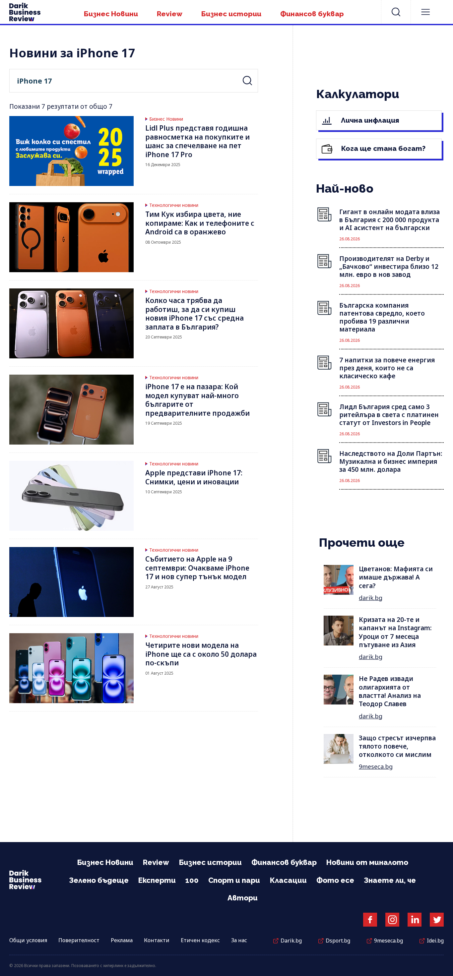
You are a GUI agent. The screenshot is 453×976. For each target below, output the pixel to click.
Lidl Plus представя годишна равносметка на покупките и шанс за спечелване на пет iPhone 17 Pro (197, 141)
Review (169, 14)
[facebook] (370, 920)
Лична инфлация (369, 120)
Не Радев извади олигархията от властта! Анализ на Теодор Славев (390, 691)
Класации (288, 880)
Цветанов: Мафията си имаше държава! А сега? (396, 577)
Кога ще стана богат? (382, 148)
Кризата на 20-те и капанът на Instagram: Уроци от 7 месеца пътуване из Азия (395, 632)
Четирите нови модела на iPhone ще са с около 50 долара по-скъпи (201, 653)
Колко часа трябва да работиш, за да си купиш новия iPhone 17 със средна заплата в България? (194, 314)
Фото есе (335, 880)
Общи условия (28, 940)
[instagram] (392, 920)
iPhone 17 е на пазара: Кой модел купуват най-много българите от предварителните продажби (197, 400)
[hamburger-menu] (425, 12)
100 (192, 880)
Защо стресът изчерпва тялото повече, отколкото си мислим (397, 746)
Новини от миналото (367, 862)
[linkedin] (414, 920)
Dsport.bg (338, 940)
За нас (239, 940)
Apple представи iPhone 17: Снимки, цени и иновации (193, 477)
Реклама (122, 940)
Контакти (156, 940)
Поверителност (78, 940)
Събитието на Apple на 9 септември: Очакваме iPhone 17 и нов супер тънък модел (197, 567)
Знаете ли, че (390, 880)
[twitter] (437, 920)
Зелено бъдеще (99, 880)
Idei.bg (435, 940)
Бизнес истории (231, 14)
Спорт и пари (234, 880)
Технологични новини (173, 205)
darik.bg (370, 598)
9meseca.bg (376, 766)
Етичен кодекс (200, 940)
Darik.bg (291, 940)
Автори (242, 897)
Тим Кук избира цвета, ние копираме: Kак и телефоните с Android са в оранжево (199, 223)
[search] (396, 12)
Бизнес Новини (111, 14)
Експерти (157, 880)
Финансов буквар (312, 14)
